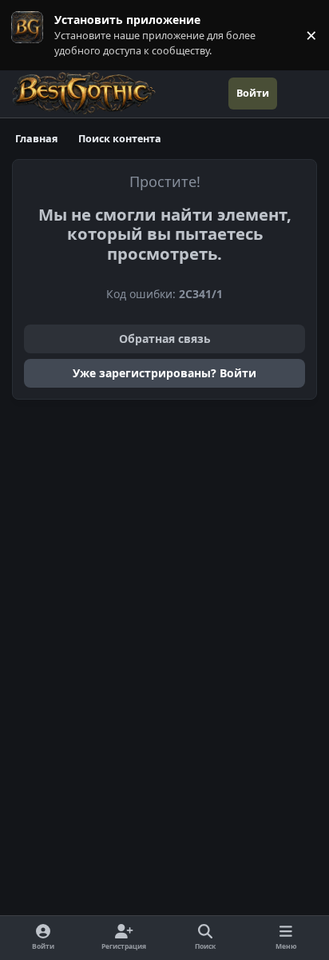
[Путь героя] (297, 93)
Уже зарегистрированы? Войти (164, 372)
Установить (32, 34)
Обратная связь (165, 338)
